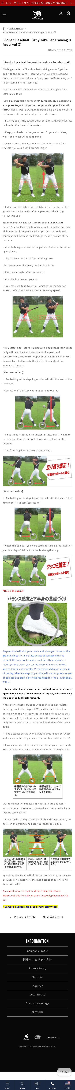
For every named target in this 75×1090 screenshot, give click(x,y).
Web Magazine (16, 28)
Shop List (37, 977)
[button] (4, 14)
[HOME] (4, 28)
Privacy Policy (37, 968)
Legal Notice (37, 994)
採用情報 (37, 1012)
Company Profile (37, 951)
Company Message (37, 1003)
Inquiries (37, 986)
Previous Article (25, 917)
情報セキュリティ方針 (37, 959)
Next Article (51, 917)
